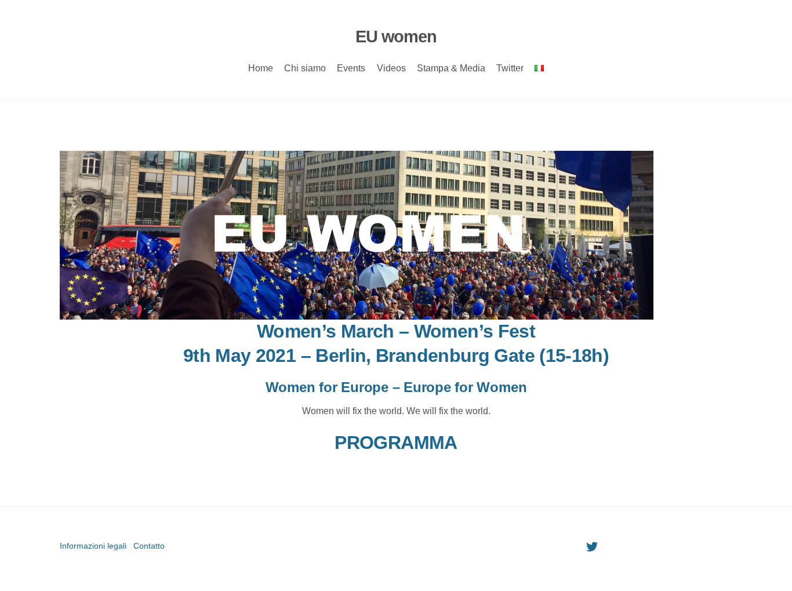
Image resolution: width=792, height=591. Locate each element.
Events (351, 68)
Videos (391, 68)
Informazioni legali (93, 545)
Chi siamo (305, 68)
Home (260, 68)
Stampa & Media (451, 68)
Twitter (510, 68)
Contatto (149, 545)
